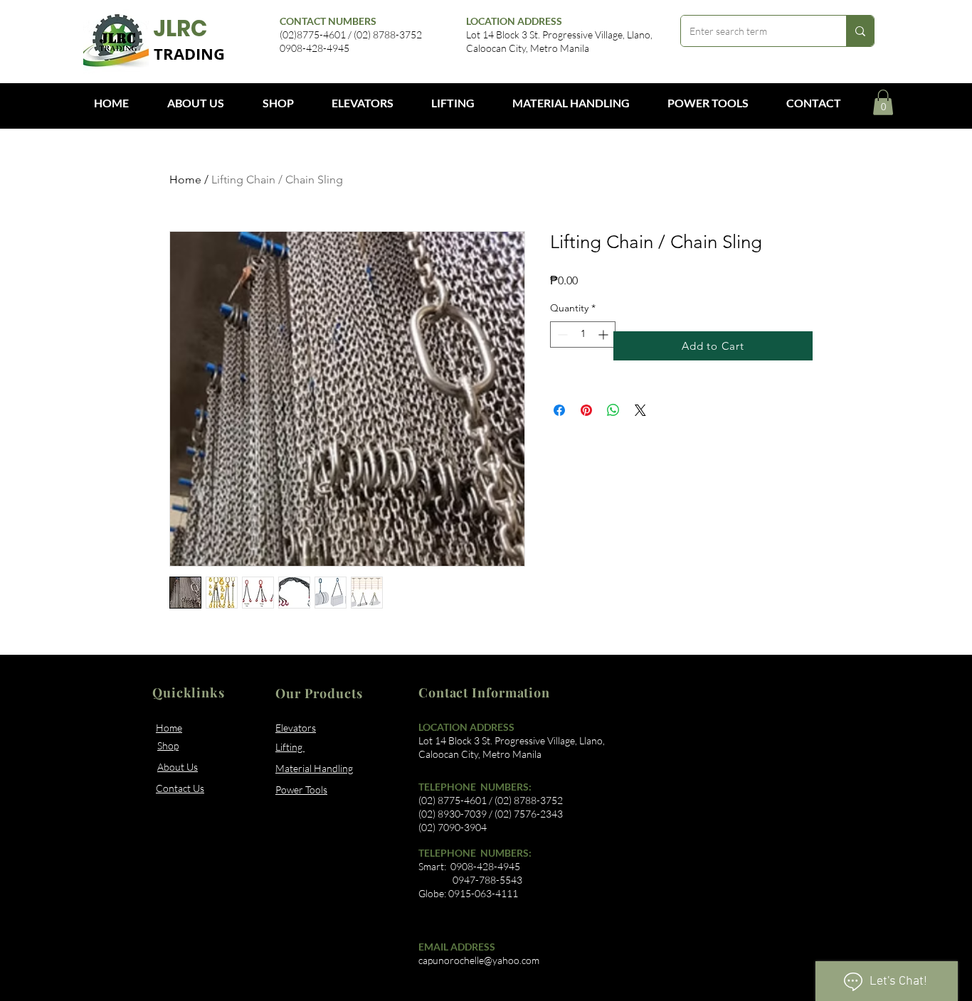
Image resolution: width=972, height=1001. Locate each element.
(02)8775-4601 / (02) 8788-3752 (351, 34)
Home (185, 179)
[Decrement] (561, 334)
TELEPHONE (448, 853)
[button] (883, 102)
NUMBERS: (505, 853)
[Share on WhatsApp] (613, 410)
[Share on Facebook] (559, 410)
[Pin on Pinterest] (586, 410)
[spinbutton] (583, 334)
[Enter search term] (860, 31)
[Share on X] (640, 410)
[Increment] (604, 334)
